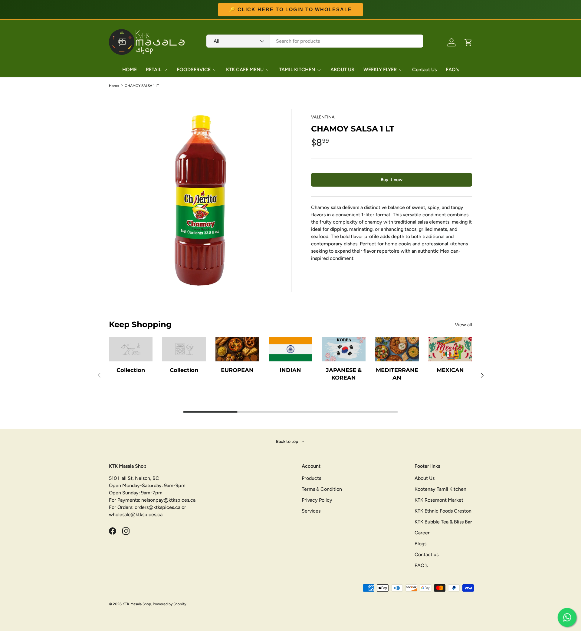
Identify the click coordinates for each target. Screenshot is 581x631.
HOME (129, 69)
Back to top (287, 441)
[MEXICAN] (450, 349)
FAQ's (452, 69)
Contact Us (424, 69)
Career (422, 533)
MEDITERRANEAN (397, 374)
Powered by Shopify (169, 604)
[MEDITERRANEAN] (397, 349)
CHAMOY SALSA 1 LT (142, 86)
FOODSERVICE (194, 69)
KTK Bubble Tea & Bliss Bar (443, 522)
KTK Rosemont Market (439, 500)
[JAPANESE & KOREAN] (344, 349)
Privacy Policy (317, 500)
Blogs (420, 543)
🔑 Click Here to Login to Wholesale (290, 9)
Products (311, 478)
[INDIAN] (290, 349)
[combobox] (314, 41)
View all (463, 324)
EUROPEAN (237, 370)
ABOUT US (342, 69)
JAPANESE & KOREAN (344, 374)
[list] (200, 200)
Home (114, 86)
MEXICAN (450, 370)
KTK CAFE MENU (245, 69)
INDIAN (290, 370)
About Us (425, 478)
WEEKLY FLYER (380, 69)
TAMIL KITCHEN (297, 69)
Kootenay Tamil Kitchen (440, 489)
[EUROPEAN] (237, 349)
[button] (468, 42)
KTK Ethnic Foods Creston (443, 511)
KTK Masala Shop (137, 604)
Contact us (426, 554)
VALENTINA (323, 117)
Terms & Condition (322, 489)
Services (311, 511)
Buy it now (391, 179)
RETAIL (153, 69)
